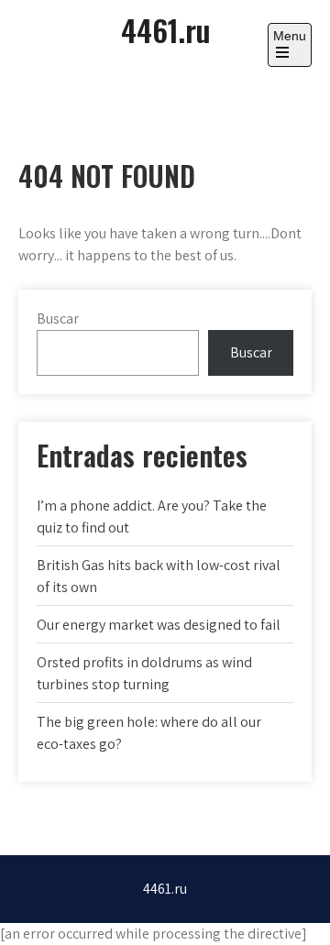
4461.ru (165, 29)
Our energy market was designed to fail (158, 624)
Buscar (58, 318)
